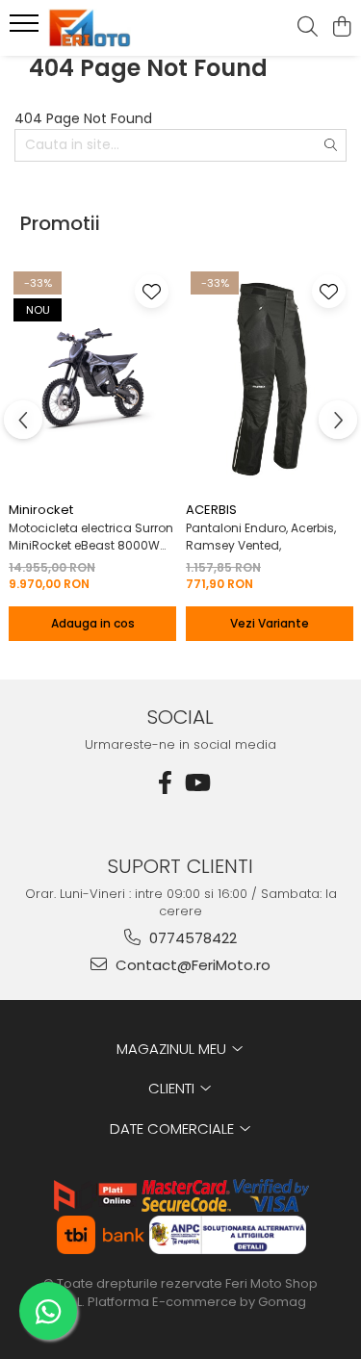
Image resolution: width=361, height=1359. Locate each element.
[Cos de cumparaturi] (341, 27)
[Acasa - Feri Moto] (123, 28)
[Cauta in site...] (307, 27)
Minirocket (41, 509)
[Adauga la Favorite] (151, 291)
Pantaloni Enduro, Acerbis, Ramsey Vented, (261, 536)
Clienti (173, 1088)
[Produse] (26, 28)
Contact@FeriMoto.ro (191, 965)
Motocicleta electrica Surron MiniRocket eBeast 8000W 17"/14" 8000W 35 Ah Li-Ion (91, 537)
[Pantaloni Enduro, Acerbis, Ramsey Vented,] (269, 380)
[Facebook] (165, 783)
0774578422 (191, 938)
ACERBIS (211, 509)
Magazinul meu (173, 1048)
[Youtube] (196, 783)
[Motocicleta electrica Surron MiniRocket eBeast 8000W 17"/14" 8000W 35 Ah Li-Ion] (92, 380)
